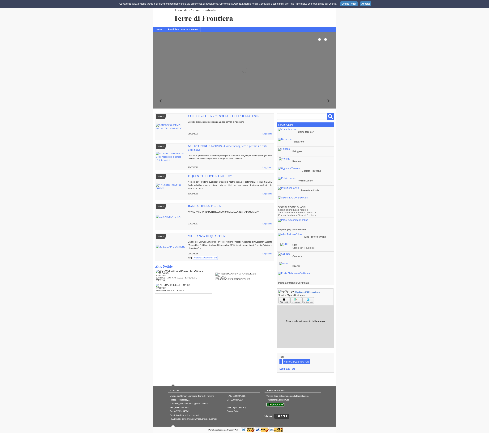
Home (159, 29)
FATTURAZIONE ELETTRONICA (170, 290)
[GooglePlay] (296, 302)
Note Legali (232, 407)
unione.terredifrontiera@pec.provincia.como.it (196, 419)
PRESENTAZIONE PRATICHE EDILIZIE (232, 279)
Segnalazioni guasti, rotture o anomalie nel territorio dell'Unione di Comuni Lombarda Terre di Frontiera (297, 211)
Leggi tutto (267, 134)
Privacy (242, 407)
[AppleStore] (284, 302)
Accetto (365, 3)
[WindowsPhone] (308, 302)
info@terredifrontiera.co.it (187, 415)
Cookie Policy (233, 411)
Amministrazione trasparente (183, 29)
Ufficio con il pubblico (303, 246)
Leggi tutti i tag (287, 368)
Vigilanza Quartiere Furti (205, 258)
